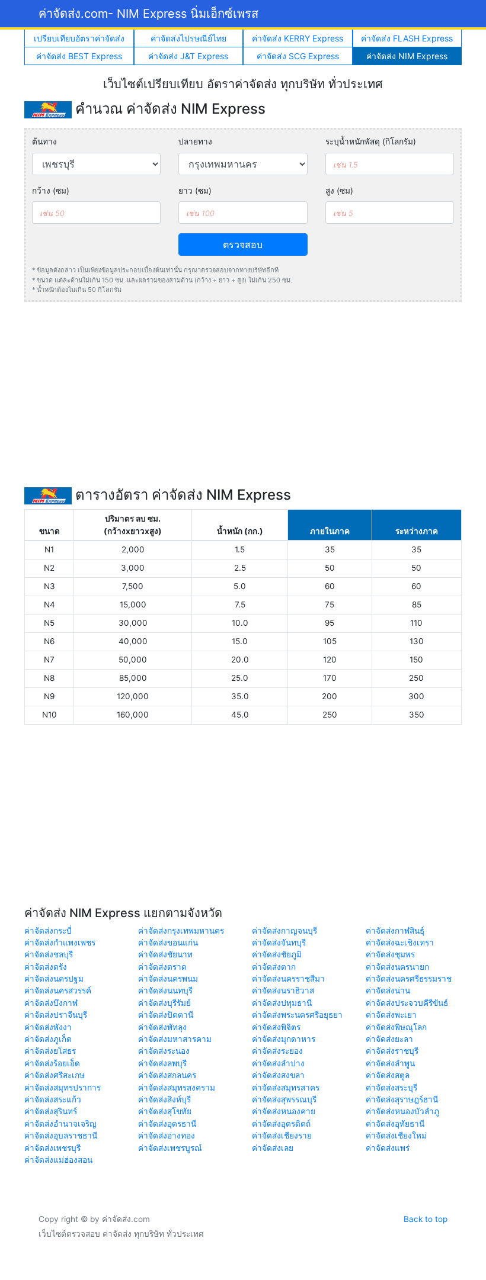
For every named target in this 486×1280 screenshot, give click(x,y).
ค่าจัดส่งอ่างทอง (166, 1135)
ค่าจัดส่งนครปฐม (54, 978)
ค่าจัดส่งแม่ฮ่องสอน (58, 1160)
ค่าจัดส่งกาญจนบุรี (284, 930)
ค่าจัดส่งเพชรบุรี (52, 1148)
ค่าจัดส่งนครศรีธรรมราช (409, 978)
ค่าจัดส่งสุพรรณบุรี (284, 1099)
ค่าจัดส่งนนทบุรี (165, 990)
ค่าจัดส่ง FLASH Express (407, 38)
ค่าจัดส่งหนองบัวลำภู (402, 1111)
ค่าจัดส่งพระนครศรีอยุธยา (297, 1015)
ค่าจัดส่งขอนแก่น (168, 942)
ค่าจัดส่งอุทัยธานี (395, 1123)
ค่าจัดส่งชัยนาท (165, 954)
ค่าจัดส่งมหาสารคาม (175, 1039)
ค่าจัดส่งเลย (272, 1148)
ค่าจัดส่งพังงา (48, 1027)
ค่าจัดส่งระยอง (277, 1051)
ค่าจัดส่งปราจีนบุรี (55, 1015)
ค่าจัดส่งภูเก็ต (48, 1039)
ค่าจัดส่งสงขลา (278, 1075)
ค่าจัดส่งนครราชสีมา (288, 978)
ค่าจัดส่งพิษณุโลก (396, 1027)
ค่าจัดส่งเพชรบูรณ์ (170, 1148)
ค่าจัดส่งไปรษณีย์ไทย (188, 38)
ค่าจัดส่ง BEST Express (79, 56)
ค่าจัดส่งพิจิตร (276, 1027)
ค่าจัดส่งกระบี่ (48, 930)
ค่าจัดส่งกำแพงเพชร (59, 942)
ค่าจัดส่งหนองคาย (283, 1111)
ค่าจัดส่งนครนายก (397, 967)
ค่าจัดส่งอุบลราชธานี (60, 1135)
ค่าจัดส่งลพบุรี (162, 1063)
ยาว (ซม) (195, 190)
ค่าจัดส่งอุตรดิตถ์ (281, 1123)
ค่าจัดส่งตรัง (45, 967)
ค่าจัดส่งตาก (274, 967)
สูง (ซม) (339, 190)
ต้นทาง (44, 141)
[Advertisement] (243, 394)
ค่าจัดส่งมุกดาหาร (283, 1039)
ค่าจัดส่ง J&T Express (188, 56)
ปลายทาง (195, 141)
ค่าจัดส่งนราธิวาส (283, 990)
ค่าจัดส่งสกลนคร (167, 1075)
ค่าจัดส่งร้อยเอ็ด (52, 1063)
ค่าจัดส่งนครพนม (168, 978)
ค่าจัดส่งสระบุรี (391, 1087)
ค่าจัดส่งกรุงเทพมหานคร (181, 930)
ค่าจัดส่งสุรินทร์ (50, 1111)
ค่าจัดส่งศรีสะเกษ (54, 1075)
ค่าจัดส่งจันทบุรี (279, 942)
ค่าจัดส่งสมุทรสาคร (285, 1087)
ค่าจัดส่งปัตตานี (165, 1015)
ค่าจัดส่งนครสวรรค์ (57, 990)
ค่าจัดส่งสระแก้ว (52, 1099)
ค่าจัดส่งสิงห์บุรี (164, 1099)
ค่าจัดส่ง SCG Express (298, 56)
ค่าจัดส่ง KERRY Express (297, 38)
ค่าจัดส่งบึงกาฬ (51, 1003)
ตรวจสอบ (243, 244)
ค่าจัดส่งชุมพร (390, 954)
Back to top (425, 1219)
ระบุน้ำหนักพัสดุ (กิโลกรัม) (370, 141)
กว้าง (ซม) (50, 190)
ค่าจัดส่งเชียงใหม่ (396, 1135)
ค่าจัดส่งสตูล (388, 1075)
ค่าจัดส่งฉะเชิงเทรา (400, 942)
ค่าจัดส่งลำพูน (390, 1063)
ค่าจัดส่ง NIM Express (406, 56)
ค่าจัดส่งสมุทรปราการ (62, 1087)
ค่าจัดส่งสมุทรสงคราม (176, 1087)
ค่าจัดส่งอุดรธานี (167, 1123)
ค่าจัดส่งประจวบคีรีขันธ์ (407, 1003)
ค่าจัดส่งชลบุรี (48, 954)
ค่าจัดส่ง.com (148, 14)
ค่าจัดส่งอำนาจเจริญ (60, 1123)
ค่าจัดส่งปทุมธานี (282, 1003)
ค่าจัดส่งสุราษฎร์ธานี (402, 1099)
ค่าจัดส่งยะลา (389, 1039)
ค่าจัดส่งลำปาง (278, 1063)
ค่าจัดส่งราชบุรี (392, 1051)
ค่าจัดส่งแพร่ (388, 1148)
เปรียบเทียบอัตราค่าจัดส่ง (79, 38)
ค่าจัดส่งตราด (162, 967)
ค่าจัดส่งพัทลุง (162, 1027)
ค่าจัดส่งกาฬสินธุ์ (395, 930)
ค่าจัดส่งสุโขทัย (164, 1111)
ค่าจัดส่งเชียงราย (282, 1135)
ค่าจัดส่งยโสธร (50, 1051)
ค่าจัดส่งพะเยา (391, 1015)
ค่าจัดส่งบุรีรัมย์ (164, 1003)
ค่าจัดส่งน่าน (388, 990)
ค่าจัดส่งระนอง (164, 1051)
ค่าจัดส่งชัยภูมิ (277, 954)
